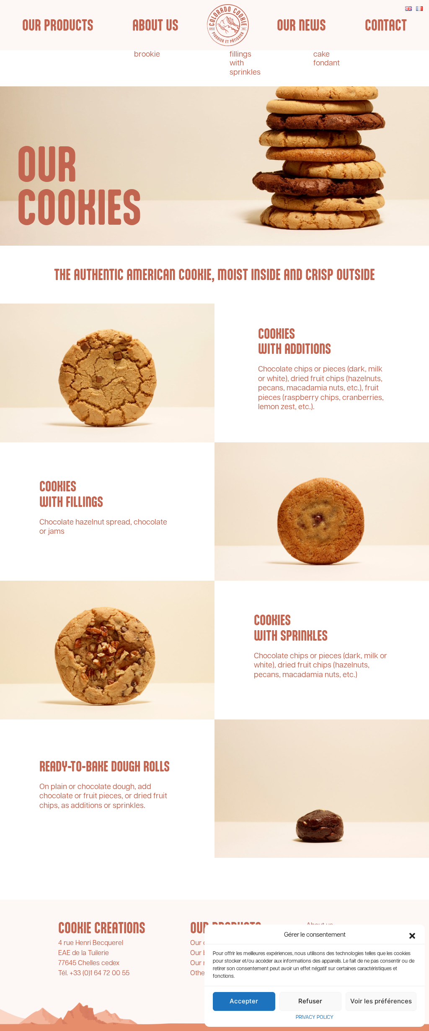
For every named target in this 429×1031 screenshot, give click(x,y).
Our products (57, 25)
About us (155, 25)
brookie (147, 55)
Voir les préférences (381, 1001)
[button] (412, 936)
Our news (301, 25)
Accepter (244, 1001)
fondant (326, 64)
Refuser (310, 1001)
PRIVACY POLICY (314, 1017)
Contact (386, 25)
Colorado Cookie (228, 25)
